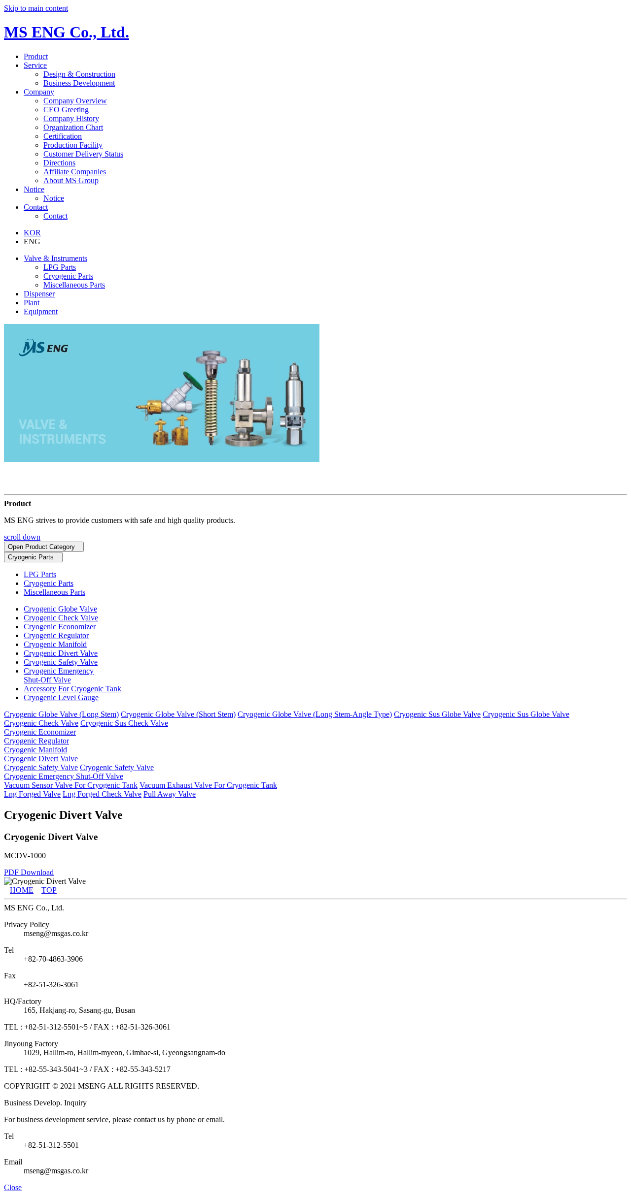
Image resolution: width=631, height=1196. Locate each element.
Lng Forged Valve (32, 794)
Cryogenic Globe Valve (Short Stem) (178, 714)
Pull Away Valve (169, 794)
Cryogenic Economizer (60, 626)
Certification (62, 136)
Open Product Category (41, 546)
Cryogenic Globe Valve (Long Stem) (61, 714)
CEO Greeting (66, 109)
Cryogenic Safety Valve (61, 662)
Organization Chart (73, 127)
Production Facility (73, 145)
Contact (55, 216)
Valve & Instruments (55, 258)
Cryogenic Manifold (55, 644)
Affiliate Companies (74, 171)
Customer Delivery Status (83, 154)
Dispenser (39, 294)
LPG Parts (59, 267)
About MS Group (71, 180)
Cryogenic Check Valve (61, 618)
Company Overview (75, 101)
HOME (22, 890)
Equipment (41, 311)
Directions (59, 163)
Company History (71, 118)
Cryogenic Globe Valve (60, 609)
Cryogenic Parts (68, 276)
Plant (31, 302)
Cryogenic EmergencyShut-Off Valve (59, 675)
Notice (53, 198)
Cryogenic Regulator (56, 635)
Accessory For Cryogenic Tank (72, 688)
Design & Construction (79, 74)
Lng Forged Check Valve (102, 794)
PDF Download (29, 872)
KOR (32, 232)
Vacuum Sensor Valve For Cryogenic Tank (71, 785)
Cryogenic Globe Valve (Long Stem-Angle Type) (315, 714)
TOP (49, 890)
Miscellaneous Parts (74, 285)
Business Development (79, 83)
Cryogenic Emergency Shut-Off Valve (63, 776)
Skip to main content (36, 8)
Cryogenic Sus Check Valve (124, 723)
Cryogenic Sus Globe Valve (437, 714)
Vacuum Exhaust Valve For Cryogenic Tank (208, 785)
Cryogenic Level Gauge (61, 697)
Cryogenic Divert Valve (61, 653)
